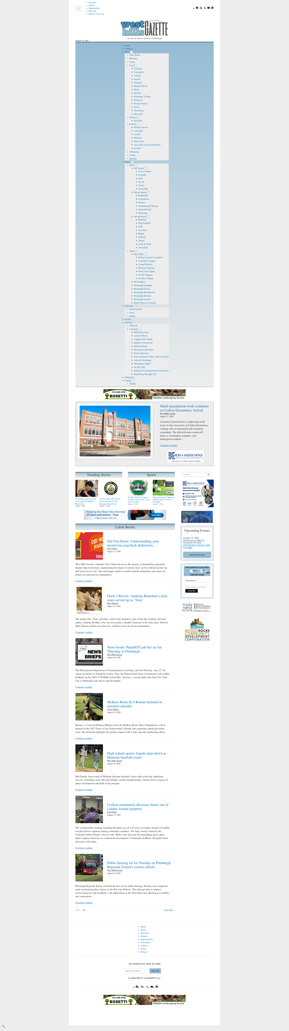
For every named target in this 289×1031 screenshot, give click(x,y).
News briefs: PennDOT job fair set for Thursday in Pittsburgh (134, 649)
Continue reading (168, 445)
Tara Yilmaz (112, 548)
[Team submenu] (136, 251)
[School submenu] (137, 124)
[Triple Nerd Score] (197, 611)
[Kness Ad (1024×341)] (186, 462)
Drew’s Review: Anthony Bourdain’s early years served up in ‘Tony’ (137, 598)
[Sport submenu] (135, 165)
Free (197, 555)
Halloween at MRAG (193, 540)
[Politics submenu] (137, 118)
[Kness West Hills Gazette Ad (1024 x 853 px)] (197, 506)
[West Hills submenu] (144, 254)
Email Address (191, 580)
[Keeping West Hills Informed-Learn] (125, 519)
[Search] (208, 474)
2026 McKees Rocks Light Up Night (196, 546)
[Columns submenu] (139, 329)
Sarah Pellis (112, 812)
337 (84, 910)
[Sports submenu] (132, 162)
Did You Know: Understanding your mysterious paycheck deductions (133, 543)
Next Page (169, 910)
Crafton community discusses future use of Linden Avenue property (137, 807)
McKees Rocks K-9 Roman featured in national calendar (134, 704)
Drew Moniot (112, 603)
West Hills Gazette (167, 413)
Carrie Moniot (113, 709)
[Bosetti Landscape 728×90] (144, 398)
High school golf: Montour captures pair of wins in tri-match (164, 499)
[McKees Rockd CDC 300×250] (197, 641)
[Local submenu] (136, 65)
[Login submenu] (131, 381)
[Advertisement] (197, 680)
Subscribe (155, 971)
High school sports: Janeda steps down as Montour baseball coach (136, 755)
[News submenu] (131, 52)
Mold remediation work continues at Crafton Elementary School (184, 408)
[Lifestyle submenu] (134, 306)
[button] (78, 8)
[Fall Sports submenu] (145, 168)
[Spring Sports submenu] (147, 217)
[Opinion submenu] (133, 322)
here (158, 977)
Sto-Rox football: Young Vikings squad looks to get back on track (138, 499)
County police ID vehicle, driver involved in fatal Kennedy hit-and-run (109, 501)
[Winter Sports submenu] (148, 192)
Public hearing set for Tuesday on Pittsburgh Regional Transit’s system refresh (139, 865)
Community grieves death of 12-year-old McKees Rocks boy (85, 501)
